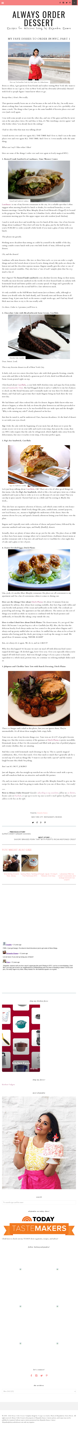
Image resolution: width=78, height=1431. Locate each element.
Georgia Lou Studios (44, 1416)
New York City (37, 817)
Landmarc (6, 204)
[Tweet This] (33, 822)
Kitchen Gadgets (8, 1084)
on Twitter (71, 793)
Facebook (17, 796)
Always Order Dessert (39, 18)
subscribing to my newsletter (48, 793)
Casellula (22, 385)
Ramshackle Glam (15, 388)
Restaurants (49, 817)
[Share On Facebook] (37, 822)
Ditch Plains (37, 602)
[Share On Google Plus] (41, 822)
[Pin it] (45, 822)
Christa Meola (69, 1416)
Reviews (58, 817)
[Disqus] (39, 913)
